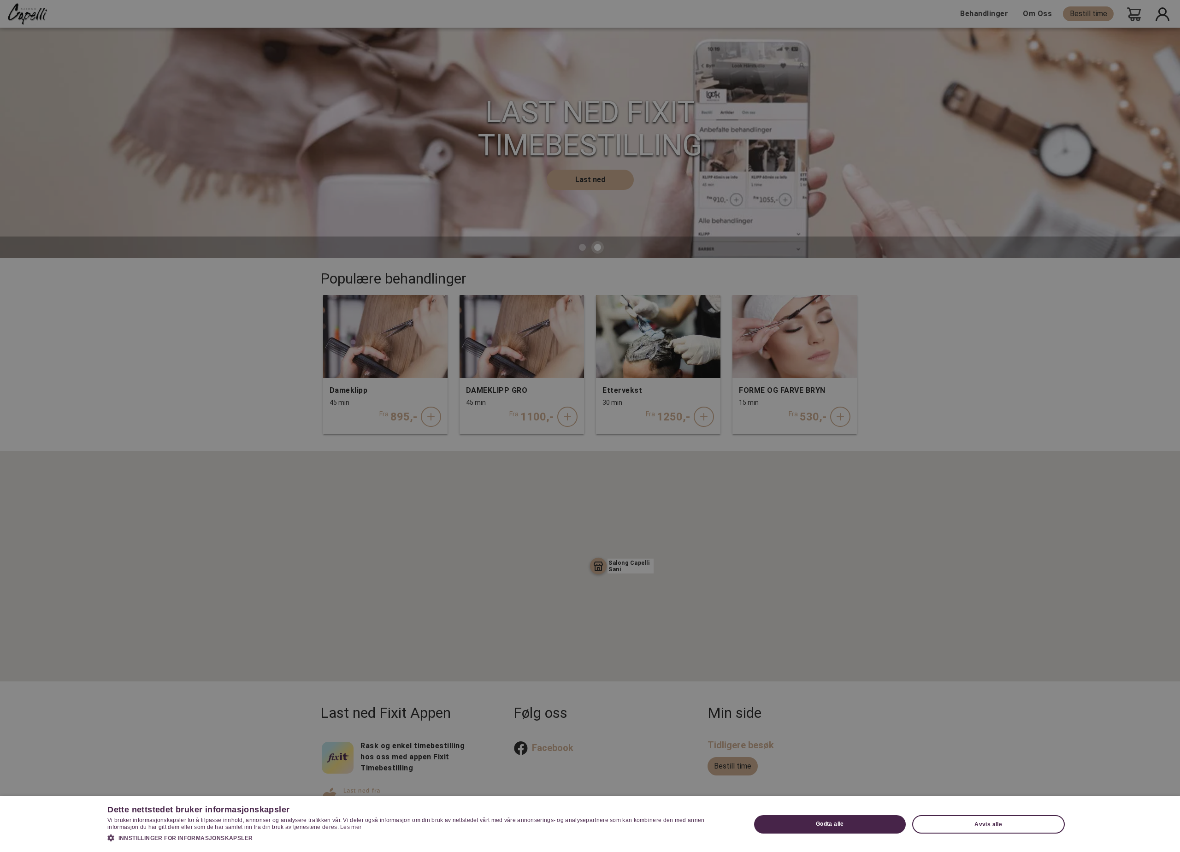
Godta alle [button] (830, 824)
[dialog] (590, 824)
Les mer (350, 827)
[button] (419, 837)
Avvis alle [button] (988, 824)
